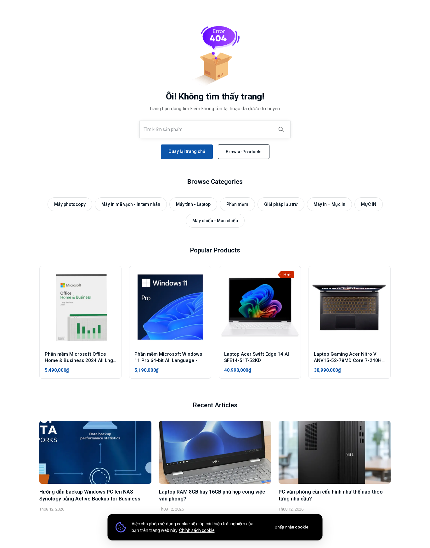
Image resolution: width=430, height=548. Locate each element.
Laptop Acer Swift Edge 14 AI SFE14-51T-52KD (256, 357)
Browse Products (244, 151)
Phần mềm (237, 204)
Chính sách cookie (197, 530)
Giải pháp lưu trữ (281, 204)
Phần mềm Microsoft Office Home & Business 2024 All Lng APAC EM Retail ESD (79, 360)
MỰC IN (368, 204)
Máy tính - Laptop (193, 204)
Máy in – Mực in (329, 204)
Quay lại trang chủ (186, 151)
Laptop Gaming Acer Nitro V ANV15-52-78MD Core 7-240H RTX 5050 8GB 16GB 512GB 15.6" (348, 363)
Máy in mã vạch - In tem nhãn (130, 204)
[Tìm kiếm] (281, 129)
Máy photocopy (70, 204)
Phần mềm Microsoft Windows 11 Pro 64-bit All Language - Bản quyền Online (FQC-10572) (168, 360)
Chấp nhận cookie (291, 527)
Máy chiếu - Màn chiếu (215, 220)
